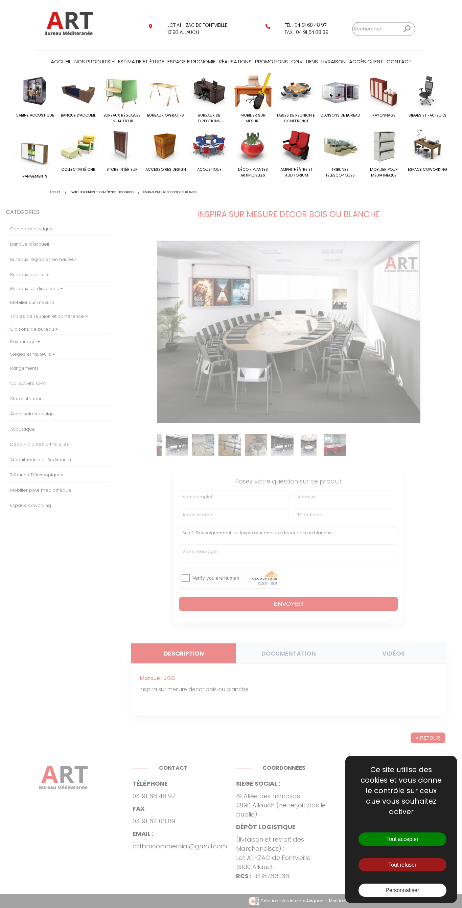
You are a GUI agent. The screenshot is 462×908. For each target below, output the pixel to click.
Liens (312, 61)
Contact (399, 61)
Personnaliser (402, 890)
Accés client (366, 61)
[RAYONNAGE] (384, 91)
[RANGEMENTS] (34, 152)
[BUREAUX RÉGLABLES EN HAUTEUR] (122, 91)
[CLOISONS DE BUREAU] (340, 91)
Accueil (61, 61)
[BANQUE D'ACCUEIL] (78, 91)
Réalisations (235, 61)
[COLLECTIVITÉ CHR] (78, 145)
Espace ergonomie (191, 61)
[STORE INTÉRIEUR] (122, 145)
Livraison (333, 61)
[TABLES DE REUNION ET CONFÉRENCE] (296, 91)
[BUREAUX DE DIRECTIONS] (209, 91)
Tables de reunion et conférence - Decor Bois (102, 192)
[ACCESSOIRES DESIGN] (165, 145)
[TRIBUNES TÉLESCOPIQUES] (340, 145)
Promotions (271, 61)
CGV (297, 61)
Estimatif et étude (141, 61)
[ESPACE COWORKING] (427, 145)
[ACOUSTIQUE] (209, 145)
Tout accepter (402, 839)
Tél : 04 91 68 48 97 (305, 25)
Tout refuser (402, 865)
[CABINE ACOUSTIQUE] (34, 91)
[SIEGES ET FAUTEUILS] (427, 91)
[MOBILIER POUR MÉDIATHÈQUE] (384, 145)
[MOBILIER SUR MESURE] (253, 91)
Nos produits (93, 61)
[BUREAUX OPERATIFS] (165, 91)
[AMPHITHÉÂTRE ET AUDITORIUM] (296, 145)
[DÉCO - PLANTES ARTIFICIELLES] (253, 145)
